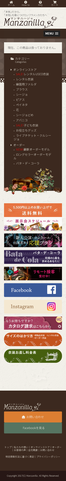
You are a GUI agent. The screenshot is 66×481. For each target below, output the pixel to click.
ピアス (20, 99)
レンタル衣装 (25, 79)
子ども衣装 (27, 125)
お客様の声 (20, 450)
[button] (51, 34)
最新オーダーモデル (33, 149)
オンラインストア (25, 69)
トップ (8, 447)
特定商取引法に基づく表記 (20, 457)
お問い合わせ (35, 417)
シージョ (22, 94)
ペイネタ (22, 104)
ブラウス (22, 89)
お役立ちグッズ (26, 130)
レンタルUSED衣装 (32, 74)
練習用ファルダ (26, 84)
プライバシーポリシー (48, 457)
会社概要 (33, 450)
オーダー (19, 145)
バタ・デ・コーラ (27, 163)
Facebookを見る (34, 427)
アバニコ (21, 120)
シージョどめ (25, 115)
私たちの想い (21, 447)
